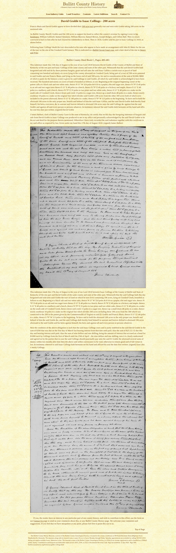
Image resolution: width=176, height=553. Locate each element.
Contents (87, 14)
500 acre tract (88, 26)
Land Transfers (73, 14)
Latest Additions (101, 14)
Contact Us (125, 14)
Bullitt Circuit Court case (103, 50)
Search (114, 14)
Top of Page (140, 529)
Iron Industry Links (55, 14)
